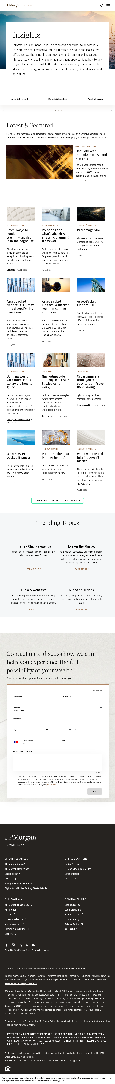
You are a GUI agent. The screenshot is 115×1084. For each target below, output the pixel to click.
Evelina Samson (24, 420)
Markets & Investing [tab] (57, 99)
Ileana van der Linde (50, 416)
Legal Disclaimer (27, 1021)
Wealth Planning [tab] (95, 99)
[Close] (110, 1078)
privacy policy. (59, 1081)
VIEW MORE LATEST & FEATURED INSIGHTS (57, 500)
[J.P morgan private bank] (18, 5)
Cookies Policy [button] (72, 919)
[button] (17, 742)
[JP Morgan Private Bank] (20, 844)
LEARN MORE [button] (11, 968)
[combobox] (57, 720)
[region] (57, 1079)
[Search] (102, 5)
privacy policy (51, 785)
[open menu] (108, 5)
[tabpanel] (57, 315)
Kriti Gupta (11, 270)
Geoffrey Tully (12, 420)
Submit (94, 791)
